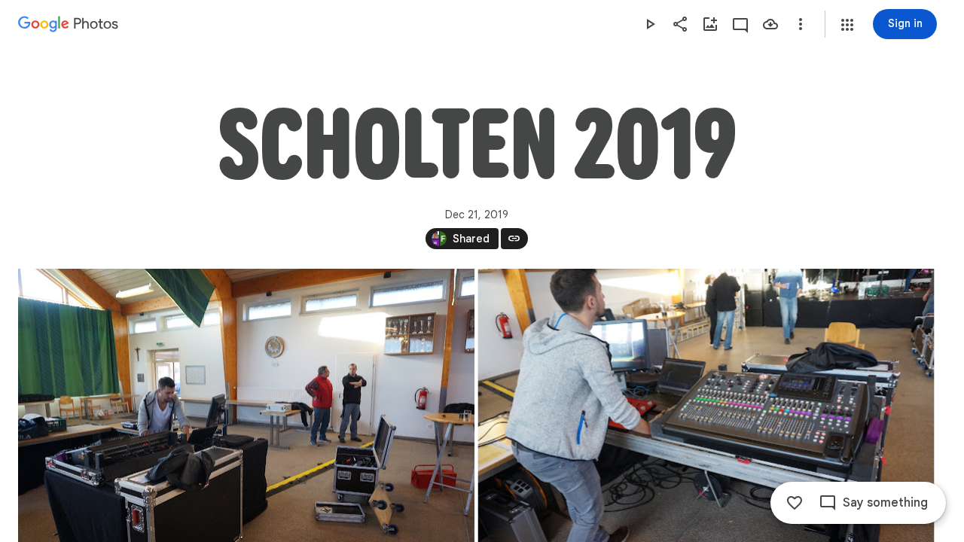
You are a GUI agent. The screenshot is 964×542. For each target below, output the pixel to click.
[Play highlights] (650, 24)
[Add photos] (710, 24)
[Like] (794, 503)
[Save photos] (770, 24)
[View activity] (740, 24)
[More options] (801, 24)
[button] (847, 25)
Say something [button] (885, 502)
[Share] (680, 24)
